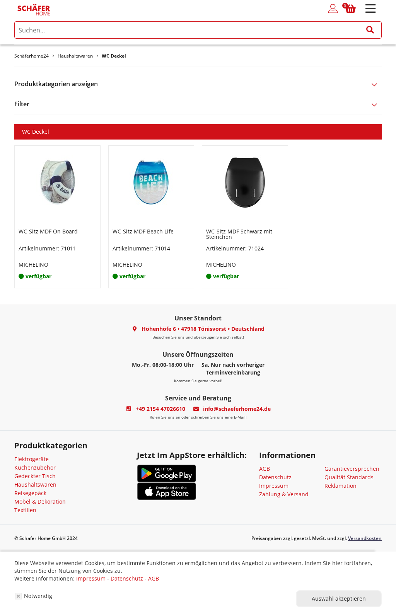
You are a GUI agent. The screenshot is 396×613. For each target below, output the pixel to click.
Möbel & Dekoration (40, 501)
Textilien (25, 510)
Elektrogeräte (31, 459)
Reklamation (340, 485)
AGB (264, 468)
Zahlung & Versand (284, 494)
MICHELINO (33, 264)
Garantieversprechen (351, 468)
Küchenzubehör (35, 467)
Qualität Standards (349, 477)
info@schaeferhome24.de (237, 408)
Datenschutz (275, 477)
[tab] (198, 84)
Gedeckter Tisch (35, 476)
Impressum (273, 485)
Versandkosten (365, 538)
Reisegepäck (30, 493)
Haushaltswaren (35, 484)
